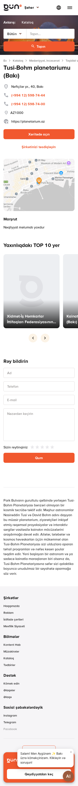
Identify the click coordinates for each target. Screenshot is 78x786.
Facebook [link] (10, 729)
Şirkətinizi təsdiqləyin (39, 147)
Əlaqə (7, 697)
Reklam (8, 612)
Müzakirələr (11, 651)
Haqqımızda (11, 606)
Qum (39, 458)
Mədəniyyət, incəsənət (44, 60)
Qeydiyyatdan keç (39, 774)
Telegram (9, 722)
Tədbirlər (9, 665)
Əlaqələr (9, 690)
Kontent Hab (12, 644)
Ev (5, 60)
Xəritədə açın (39, 134)
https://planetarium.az (28, 121)
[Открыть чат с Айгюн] (68, 776)
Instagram (10, 715)
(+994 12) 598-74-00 (28, 104)
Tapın (41, 46)
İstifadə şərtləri (13, 619)
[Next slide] (45, 338)
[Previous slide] (33, 338)
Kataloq (18, 60)
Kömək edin (11, 683)
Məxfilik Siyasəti (14, 626)
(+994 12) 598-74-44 (28, 95)
